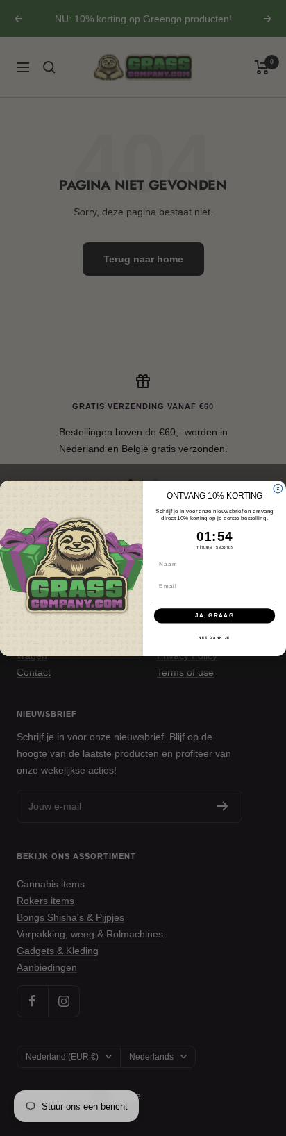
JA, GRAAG (215, 615)
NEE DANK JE (214, 637)
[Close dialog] (278, 488)
